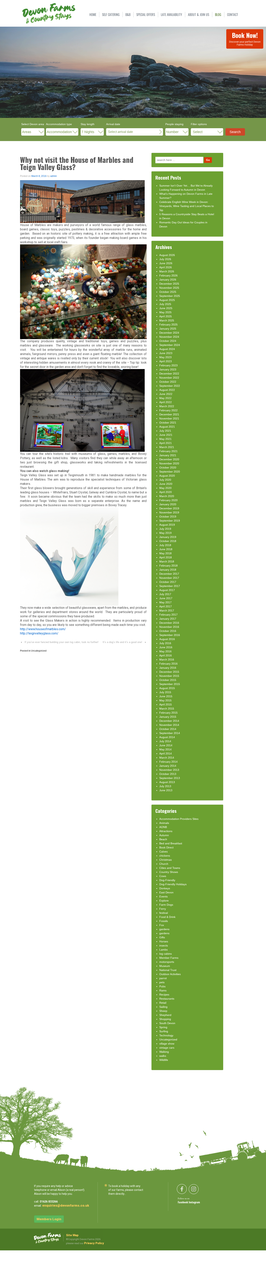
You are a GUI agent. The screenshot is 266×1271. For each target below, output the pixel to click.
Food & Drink (167, 916)
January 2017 (167, 618)
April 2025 (165, 316)
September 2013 (169, 778)
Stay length (87, 124)
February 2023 (168, 365)
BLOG (218, 14)
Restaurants (166, 998)
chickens (164, 855)
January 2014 (167, 765)
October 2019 (167, 516)
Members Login (49, 1219)
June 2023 (165, 353)
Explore (164, 900)
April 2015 (165, 704)
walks (162, 1055)
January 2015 (167, 716)
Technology (166, 1035)
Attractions (165, 831)
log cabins (165, 953)
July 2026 (165, 259)
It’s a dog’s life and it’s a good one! (122, 642)
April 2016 (165, 655)
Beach (163, 839)
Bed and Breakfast (170, 843)
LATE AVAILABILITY (171, 14)
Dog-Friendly (167, 880)
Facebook (183, 1202)
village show (166, 1043)
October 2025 (167, 291)
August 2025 (167, 300)
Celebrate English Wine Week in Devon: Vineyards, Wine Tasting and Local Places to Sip (186, 206)
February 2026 (168, 275)
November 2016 (169, 626)
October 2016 (167, 630)
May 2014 (165, 749)
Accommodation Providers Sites (178, 818)
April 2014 (165, 753)
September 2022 (169, 385)
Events (163, 896)
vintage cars (166, 1047)
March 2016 (166, 659)
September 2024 (169, 344)
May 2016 (165, 651)
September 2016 (169, 635)
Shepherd (165, 1015)
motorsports (166, 961)
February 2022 (168, 410)
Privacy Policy (94, 1243)
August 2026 (167, 255)
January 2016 (167, 667)
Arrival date (113, 124)
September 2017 (169, 586)
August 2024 (167, 349)
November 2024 (169, 336)
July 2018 (165, 545)
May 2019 (165, 532)
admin (53, 176)
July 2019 (165, 528)
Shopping (165, 1019)
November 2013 (169, 769)
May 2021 (165, 438)
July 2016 (165, 643)
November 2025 (169, 287)
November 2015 (169, 675)
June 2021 (165, 434)
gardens (164, 929)
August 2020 (167, 475)
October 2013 (167, 773)
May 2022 (165, 398)
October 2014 (167, 729)
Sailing (163, 1006)
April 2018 (165, 557)
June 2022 (165, 394)
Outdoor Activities (170, 974)
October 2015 (167, 680)
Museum (164, 966)
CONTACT (232, 14)
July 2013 (165, 786)
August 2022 (167, 389)
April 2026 (165, 267)
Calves (163, 851)
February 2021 (168, 451)
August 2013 (167, 782)
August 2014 (167, 737)
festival (163, 912)
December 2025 (169, 283)
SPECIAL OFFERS (145, 14)
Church (163, 863)
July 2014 (165, 741)
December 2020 (169, 459)
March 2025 (166, 320)
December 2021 (169, 414)
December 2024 (169, 332)
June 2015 (165, 696)
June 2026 (165, 263)
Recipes (164, 994)
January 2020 (167, 504)
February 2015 (168, 712)
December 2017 (169, 573)
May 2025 (165, 312)
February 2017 (168, 614)
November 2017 (169, 577)
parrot (163, 978)
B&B (127, 14)
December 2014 (169, 720)
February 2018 (168, 565)
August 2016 (167, 639)
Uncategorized (39, 650)
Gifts (162, 937)
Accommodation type (59, 124)
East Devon (166, 892)
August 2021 (167, 426)
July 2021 (165, 430)
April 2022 (165, 402)
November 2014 (169, 724)
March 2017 (166, 610)
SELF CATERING (111, 14)
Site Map (72, 1235)
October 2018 (167, 541)
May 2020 (165, 487)
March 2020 (166, 496)
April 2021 (165, 443)
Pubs (162, 986)
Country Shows (168, 872)
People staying (174, 124)
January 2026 (167, 279)
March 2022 (166, 406)
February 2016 (168, 663)
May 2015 (165, 700)
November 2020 (169, 463)
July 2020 (165, 479)
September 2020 (169, 471)
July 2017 (165, 594)
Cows (162, 876)
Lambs (163, 949)
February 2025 (168, 324)
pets (162, 982)
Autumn (164, 835)
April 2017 (165, 606)
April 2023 (165, 361)
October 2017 (167, 581)
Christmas (165, 859)
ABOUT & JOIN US (198, 14)
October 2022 (167, 381)
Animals (164, 823)
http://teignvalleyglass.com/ (39, 633)
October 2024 (167, 340)
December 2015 (169, 671)
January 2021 (167, 455)
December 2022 (169, 373)
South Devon (167, 1023)
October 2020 (167, 467)
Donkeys (164, 888)
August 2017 (167, 590)
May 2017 (165, 602)
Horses (163, 941)
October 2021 (167, 422)
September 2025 (169, 295)
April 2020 (165, 492)
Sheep (163, 1010)
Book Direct (166, 847)
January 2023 (167, 369)
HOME (92, 14)
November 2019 (169, 512)
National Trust (167, 970)
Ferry (162, 908)
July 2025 (165, 304)
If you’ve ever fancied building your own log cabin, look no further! (62, 642)
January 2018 (167, 569)
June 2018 (165, 549)
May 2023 (165, 357)
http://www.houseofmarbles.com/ (43, 629)
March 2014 (166, 757)
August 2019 (167, 524)
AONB (163, 827)
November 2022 (169, 377)
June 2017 (165, 598)
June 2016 (165, 647)
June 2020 (165, 483)
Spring (163, 1027)
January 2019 (167, 537)
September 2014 (169, 733)
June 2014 (165, 745)
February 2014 (168, 761)
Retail (162, 1002)
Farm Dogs (166, 904)
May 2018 (165, 553)
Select (198, 132)
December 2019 (169, 508)
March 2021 (166, 447)
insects (163, 945)
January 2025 (167, 328)
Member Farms (168, 957)
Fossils (163, 921)
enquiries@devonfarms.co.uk (65, 1205)
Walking (164, 1051)
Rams (162, 990)
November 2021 (169, 418)
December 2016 (169, 622)
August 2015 (167, 688)
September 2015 (169, 684)
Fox (161, 925)
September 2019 (169, 520)
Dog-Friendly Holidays (173, 884)
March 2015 (166, 708)
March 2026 (166, 271)
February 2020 (168, 500)
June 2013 (165, 790)
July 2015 (165, 692)
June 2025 (165, 308)
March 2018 (166, 561)
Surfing (163, 1031)
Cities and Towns (169, 867)
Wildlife (163, 1059)
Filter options (199, 124)
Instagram (194, 1202)
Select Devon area (32, 124)
